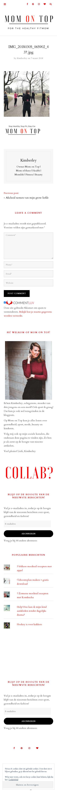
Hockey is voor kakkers (29, 624)
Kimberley (22, 58)
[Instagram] (38, 4)
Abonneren (29, 534)
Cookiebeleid (13, 779)
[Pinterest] (32, 4)
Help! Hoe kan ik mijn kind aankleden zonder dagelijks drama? (32, 611)
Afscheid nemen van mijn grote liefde (27, 197)
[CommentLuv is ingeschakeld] (20, 302)
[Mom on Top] (28, 21)
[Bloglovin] (44, 4)
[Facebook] (26, 4)
